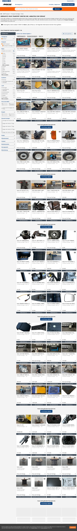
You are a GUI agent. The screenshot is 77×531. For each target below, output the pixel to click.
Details (3, 135)
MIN (2, 103)
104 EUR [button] (49, 218)
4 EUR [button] (48, 147)
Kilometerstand (5, 138)
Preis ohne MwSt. (5, 101)
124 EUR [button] (34, 247)
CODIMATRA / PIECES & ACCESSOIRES (23, 475)
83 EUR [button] (33, 289)
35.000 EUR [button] (19, 431)
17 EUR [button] (33, 268)
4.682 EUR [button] (49, 381)
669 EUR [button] (19, 118)
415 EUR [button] (49, 431)
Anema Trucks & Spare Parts (24, 57)
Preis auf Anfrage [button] (21, 55)
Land (3, 85)
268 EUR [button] (49, 268)
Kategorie (4, 41)
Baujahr (3, 112)
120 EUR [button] (64, 118)
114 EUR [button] (64, 360)
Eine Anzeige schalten (69, 4)
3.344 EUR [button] (34, 147)
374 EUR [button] (19, 452)
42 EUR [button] (49, 289)
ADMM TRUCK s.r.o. (53, 99)
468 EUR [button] (19, 381)
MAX (9, 103)
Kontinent (4, 77)
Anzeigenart (4, 36)
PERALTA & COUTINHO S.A (23, 149)
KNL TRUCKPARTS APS (69, 99)
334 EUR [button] (34, 197)
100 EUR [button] (49, 118)
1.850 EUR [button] (34, 97)
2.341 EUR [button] (34, 381)
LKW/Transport (6, 14)
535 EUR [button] (49, 168)
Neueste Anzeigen (6, 118)
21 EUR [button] (49, 494)
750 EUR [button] (19, 97)
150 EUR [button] (34, 55)
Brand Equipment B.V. (39, 57)
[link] (23, 42)
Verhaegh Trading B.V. (54, 57)
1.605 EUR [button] (34, 402)
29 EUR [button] (64, 268)
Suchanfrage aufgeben (46, 127)
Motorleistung (5, 150)
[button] (8, 33)
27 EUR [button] (64, 339)
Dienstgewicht (5, 147)
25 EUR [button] (49, 310)
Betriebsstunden (5, 144)
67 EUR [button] (18, 360)
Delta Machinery (24, 99)
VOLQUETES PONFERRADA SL (23, 433)
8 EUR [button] (63, 247)
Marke (3, 48)
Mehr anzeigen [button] (5, 65)
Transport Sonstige (15, 14)
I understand (72, 527)
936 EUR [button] (34, 118)
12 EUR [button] (18, 268)
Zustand (3, 141)
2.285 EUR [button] (34, 452)
